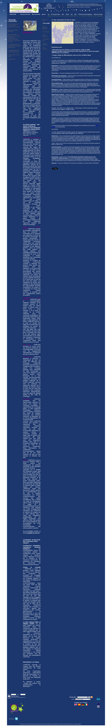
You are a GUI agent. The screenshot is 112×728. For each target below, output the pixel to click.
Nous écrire (49, 6)
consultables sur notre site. (33, 533)
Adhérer (49, 4)
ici (23, 119)
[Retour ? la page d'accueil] (24, 7)
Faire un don (49, 5)
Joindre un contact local (49, 8)
